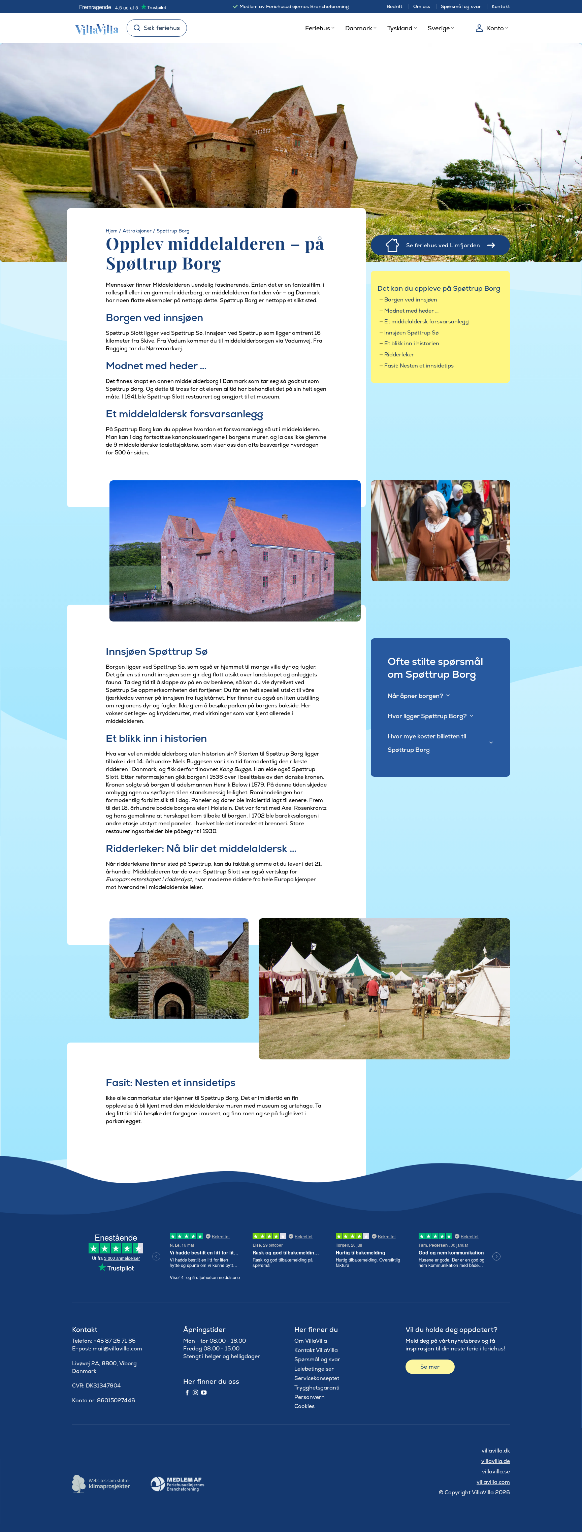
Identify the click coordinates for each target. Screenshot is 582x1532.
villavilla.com (493, 1482)
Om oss (421, 6)
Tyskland (399, 28)
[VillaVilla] (94, 28)
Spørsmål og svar (461, 6)
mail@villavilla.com (117, 1348)
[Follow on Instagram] (195, 1393)
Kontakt (501, 6)
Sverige (439, 28)
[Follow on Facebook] (187, 1393)
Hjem (112, 231)
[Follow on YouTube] (203, 1393)
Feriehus (317, 28)
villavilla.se (496, 1471)
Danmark (358, 28)
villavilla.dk (496, 1450)
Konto (495, 28)
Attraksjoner (137, 231)
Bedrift (394, 6)
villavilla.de (495, 1461)
